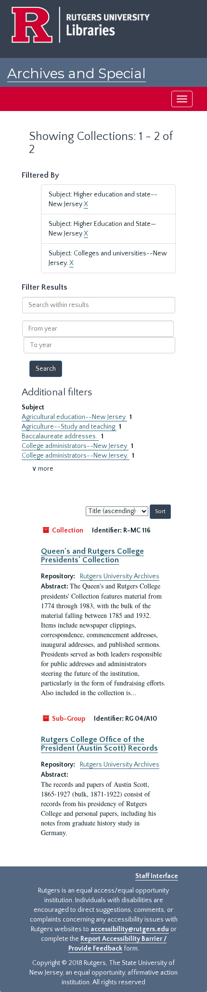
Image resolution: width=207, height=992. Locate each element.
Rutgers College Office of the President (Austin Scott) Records (99, 744)
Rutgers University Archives (119, 576)
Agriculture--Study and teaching (69, 427)
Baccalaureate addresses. (60, 436)
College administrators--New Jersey (75, 446)
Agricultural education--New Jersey (74, 417)
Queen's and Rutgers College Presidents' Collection (92, 555)
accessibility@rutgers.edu (130, 929)
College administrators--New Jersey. (75, 456)
